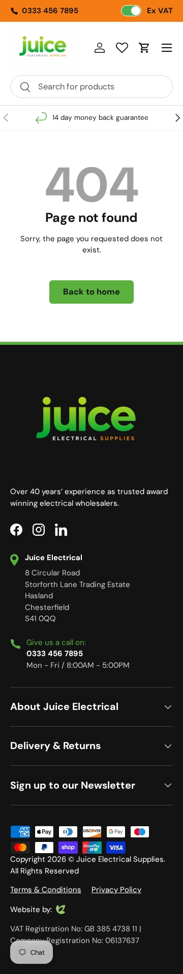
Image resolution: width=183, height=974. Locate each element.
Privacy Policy (116, 890)
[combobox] (91, 86)
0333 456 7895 (50, 11)
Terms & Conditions (45, 890)
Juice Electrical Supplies (120, 859)
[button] (144, 48)
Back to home (91, 291)
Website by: (31, 910)
